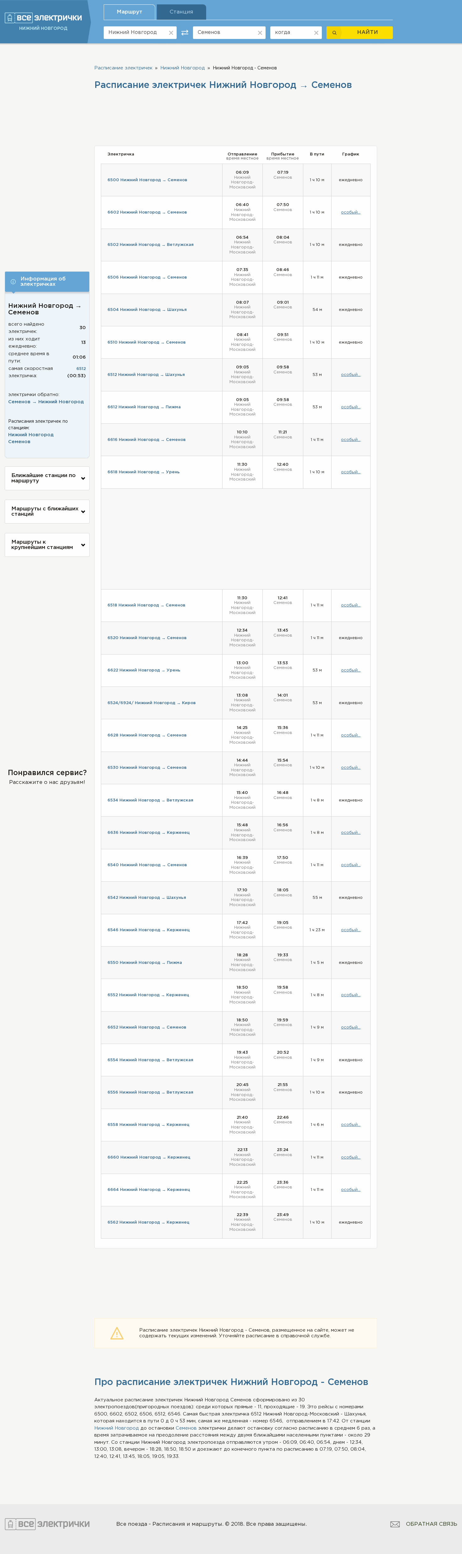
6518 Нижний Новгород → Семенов (146, 605)
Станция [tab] (181, 12)
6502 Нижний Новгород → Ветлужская (150, 245)
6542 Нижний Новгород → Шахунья (146, 897)
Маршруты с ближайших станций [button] (45, 512)
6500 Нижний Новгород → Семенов (147, 180)
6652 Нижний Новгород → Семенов (146, 1027)
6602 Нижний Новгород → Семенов (147, 212)
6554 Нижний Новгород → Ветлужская (150, 1060)
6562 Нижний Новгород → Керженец (148, 1222)
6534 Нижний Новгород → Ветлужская (150, 800)
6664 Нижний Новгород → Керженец (148, 1190)
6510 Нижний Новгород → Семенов (146, 342)
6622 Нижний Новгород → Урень (143, 670)
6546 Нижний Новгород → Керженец (148, 930)
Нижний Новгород (31, 435)
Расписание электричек (123, 68)
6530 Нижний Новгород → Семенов (147, 767)
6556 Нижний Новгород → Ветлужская (150, 1092)
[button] (47, 282)
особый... (350, 212)
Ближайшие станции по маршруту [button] (43, 478)
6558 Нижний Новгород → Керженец (148, 1125)
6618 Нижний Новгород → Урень (143, 472)
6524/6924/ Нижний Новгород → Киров (151, 703)
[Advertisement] (47, 156)
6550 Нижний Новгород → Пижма (144, 962)
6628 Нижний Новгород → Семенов (147, 735)
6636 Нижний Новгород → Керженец (148, 832)
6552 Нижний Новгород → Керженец (148, 995)
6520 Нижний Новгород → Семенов (147, 638)
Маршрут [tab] (129, 12)
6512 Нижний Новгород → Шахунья (146, 375)
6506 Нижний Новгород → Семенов (147, 277)
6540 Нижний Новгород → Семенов (147, 865)
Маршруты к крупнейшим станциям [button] (42, 545)
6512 (81, 369)
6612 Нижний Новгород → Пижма (144, 407)
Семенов (19, 442)
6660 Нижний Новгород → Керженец (148, 1157)
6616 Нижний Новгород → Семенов (146, 440)
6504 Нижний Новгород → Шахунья (147, 310)
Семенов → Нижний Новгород (46, 402)
